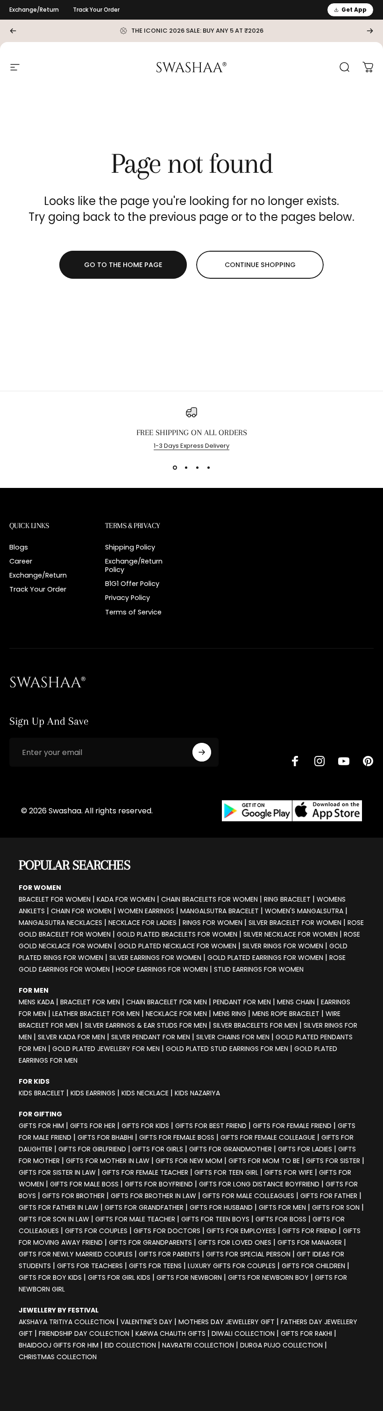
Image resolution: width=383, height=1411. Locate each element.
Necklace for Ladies (142, 922)
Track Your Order (96, 10)
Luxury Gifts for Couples (232, 1265)
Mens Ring (229, 1013)
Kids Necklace (145, 1093)
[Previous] (13, 31)
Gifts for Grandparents (150, 1242)
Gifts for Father (328, 1195)
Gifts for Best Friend (211, 1125)
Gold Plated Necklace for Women (177, 946)
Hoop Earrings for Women (162, 969)
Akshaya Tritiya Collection (66, 1321)
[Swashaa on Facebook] (295, 761)
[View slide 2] (186, 467)
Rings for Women (212, 922)
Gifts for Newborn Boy (268, 1277)
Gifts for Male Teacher (135, 1219)
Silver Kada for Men (71, 1037)
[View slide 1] (174, 467)
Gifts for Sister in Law (57, 1172)
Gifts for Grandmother (230, 1149)
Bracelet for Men (90, 1002)
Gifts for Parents (169, 1254)
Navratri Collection (198, 1345)
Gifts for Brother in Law (153, 1195)
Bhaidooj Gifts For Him (59, 1345)
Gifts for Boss (280, 1219)
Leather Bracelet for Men (96, 1013)
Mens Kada (36, 1002)
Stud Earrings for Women (259, 969)
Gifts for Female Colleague (267, 1137)
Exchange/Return (34, 10)
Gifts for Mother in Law (107, 1160)
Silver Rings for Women (282, 946)
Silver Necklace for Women (290, 934)
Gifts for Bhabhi (105, 1137)
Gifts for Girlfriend (92, 1149)
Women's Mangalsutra (304, 911)
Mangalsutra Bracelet (219, 911)
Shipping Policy (130, 547)
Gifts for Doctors (167, 1230)
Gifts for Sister (333, 1160)
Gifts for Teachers (90, 1265)
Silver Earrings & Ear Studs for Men (146, 1025)
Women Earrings (146, 911)
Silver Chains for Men (233, 1037)
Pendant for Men (242, 1002)
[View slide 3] (197, 467)
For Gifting (40, 1114)
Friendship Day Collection (84, 1333)
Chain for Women (81, 911)
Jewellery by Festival (59, 1310)
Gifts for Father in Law (59, 1207)
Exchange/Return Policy (134, 565)
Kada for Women (126, 899)
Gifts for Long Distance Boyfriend (259, 1184)
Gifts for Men (282, 1207)
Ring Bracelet (287, 899)
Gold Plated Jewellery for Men (106, 1048)
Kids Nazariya (197, 1093)
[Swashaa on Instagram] (319, 761)
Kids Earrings (93, 1093)
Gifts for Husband (221, 1207)
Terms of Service (133, 612)
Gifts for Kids (145, 1125)
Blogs (18, 547)
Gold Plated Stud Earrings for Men (227, 1048)
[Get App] (292, 810)
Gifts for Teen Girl (226, 1172)
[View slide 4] (208, 467)
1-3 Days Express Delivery (191, 445)
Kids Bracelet (41, 1093)
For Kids (34, 1081)
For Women (40, 887)
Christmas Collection (58, 1357)
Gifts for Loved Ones (234, 1242)
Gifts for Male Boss (84, 1184)
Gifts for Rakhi (306, 1333)
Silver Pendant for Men (150, 1037)
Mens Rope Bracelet (285, 1013)
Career (20, 561)
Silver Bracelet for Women (294, 922)
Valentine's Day (146, 1321)
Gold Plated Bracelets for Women (177, 934)
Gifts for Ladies (305, 1149)
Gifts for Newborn (189, 1277)
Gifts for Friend (309, 1230)
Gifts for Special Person (248, 1254)
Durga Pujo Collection (281, 1345)
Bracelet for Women (55, 899)
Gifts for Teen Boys (215, 1219)
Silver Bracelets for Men (255, 1025)
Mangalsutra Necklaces (60, 922)
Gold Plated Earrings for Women (265, 957)
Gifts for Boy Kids (50, 1277)
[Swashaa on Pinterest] (368, 761)
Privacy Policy (127, 597)
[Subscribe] (201, 752)
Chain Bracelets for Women (209, 899)
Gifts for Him (41, 1125)
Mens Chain (296, 1002)
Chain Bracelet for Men (166, 1002)
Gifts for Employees (241, 1230)
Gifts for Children (313, 1265)
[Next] (370, 31)
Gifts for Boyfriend (159, 1184)
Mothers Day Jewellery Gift (226, 1321)
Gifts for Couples (96, 1230)
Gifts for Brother (73, 1195)
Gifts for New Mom (189, 1160)
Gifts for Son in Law (54, 1219)
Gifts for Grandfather (144, 1207)
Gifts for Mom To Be (264, 1160)
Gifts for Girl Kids (119, 1277)
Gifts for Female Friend (292, 1125)
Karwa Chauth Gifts (170, 1333)
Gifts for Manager (309, 1242)
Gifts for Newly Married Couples (76, 1254)
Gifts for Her (92, 1125)
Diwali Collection (243, 1333)
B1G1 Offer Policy (132, 583)
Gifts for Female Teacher (145, 1172)
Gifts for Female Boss (176, 1137)
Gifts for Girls (157, 1149)
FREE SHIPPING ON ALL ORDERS (191, 432)
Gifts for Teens (155, 1265)
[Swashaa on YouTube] (343, 761)
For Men (34, 990)
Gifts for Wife (288, 1172)
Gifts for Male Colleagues (248, 1195)
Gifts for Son (336, 1207)
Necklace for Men (176, 1013)
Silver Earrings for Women (155, 957)
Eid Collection (130, 1345)
